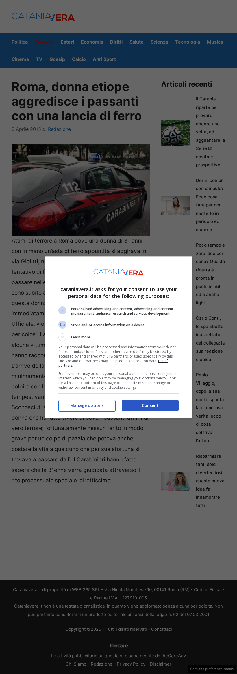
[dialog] (118, 337)
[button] (118, 337)
